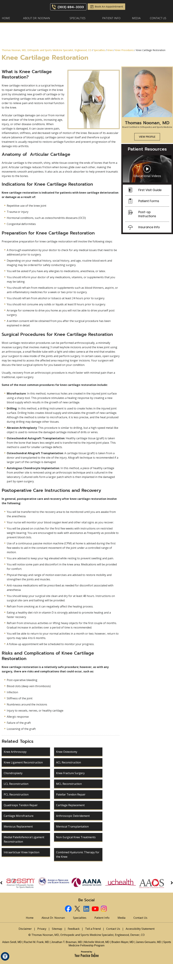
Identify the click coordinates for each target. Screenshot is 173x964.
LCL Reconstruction (16, 784)
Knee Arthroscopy (15, 752)
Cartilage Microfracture (18, 816)
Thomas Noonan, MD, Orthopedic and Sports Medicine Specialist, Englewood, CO (46, 50)
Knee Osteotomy (66, 752)
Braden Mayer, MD (123, 942)
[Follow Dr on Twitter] (77, 909)
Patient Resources (147, 149)
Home (6, 18)
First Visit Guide (150, 190)
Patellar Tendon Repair (70, 794)
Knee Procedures (124, 50)
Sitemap (57, 929)
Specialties (77, 18)
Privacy (41, 929)
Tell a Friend (93, 929)
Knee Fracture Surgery (70, 773)
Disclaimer (25, 929)
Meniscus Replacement (18, 826)
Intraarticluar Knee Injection (21, 852)
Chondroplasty (13, 773)
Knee (110, 50)
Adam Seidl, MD (12, 942)
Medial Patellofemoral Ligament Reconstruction (24, 839)
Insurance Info (149, 227)
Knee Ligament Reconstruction (23, 762)
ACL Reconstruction (68, 762)
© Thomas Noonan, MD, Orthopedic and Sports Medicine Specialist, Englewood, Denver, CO (86, 935)
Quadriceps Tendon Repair (21, 805)
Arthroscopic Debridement (73, 816)
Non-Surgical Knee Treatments (76, 837)
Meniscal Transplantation (72, 826)
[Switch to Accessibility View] (5, 956)
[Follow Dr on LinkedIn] (86, 909)
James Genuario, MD (148, 942)
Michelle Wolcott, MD (97, 942)
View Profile (147, 137)
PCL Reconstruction (16, 794)
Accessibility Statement (140, 929)
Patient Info (111, 18)
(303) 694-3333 (71, 7)
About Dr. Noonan (36, 18)
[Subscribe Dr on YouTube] (95, 909)
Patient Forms (148, 201)
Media (136, 18)
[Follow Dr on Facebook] (68, 909)
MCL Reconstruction (69, 784)
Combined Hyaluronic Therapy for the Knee (77, 854)
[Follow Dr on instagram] (104, 909)
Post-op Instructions (147, 214)
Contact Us (158, 18)
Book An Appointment (109, 6)
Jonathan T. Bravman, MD (67, 942)
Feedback (74, 929)
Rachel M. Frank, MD (36, 942)
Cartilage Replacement (70, 805)
